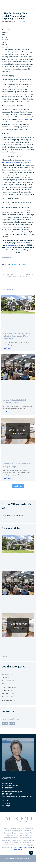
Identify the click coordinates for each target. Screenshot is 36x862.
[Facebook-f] (3, 723)
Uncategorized (7, 700)
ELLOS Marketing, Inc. (23, 858)
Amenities (5, 674)
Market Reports (7, 687)
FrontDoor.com (27, 119)
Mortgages (6, 690)
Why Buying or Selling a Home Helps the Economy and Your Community (16, 336)
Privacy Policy (22, 847)
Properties (5, 693)
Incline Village (7, 681)
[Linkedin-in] (13, 723)
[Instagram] (10, 723)
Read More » (7, 348)
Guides (4, 677)
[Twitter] (6, 723)
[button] (6, 264)
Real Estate (6, 697)
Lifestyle (5, 684)
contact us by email (12, 245)
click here (22, 243)
